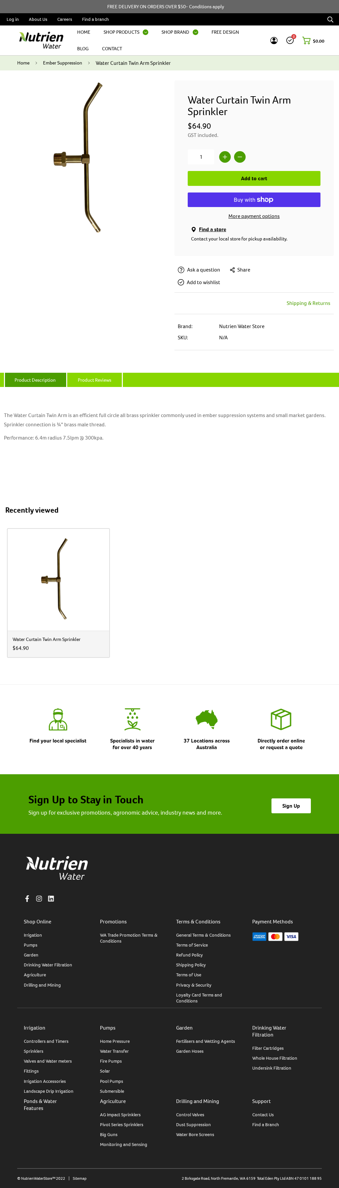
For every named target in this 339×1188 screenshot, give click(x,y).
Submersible (112, 1091)
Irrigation (33, 935)
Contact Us (263, 1114)
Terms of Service (192, 945)
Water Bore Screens (195, 1134)
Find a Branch (265, 1124)
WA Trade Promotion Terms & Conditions (129, 938)
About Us (38, 19)
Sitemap (79, 1178)
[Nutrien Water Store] (41, 40)
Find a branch (95, 19)
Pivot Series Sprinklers (121, 1124)
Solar (105, 1071)
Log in (13, 19)
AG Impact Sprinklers (120, 1114)
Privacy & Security (194, 985)
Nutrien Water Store (242, 326)
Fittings (31, 1071)
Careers (64, 19)
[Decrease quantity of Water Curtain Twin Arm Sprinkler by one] (240, 157)
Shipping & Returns (308, 303)
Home (23, 62)
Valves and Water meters (48, 1061)
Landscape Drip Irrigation (48, 1091)
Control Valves (190, 1114)
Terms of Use (188, 974)
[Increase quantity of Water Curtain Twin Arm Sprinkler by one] (225, 157)
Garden (31, 954)
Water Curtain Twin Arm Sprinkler (46, 639)
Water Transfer (114, 1051)
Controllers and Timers (46, 1041)
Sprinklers (33, 1051)
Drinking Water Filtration (48, 964)
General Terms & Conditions (203, 935)
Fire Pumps (111, 1061)
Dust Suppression (193, 1124)
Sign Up (291, 806)
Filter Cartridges (268, 1048)
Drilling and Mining (42, 985)
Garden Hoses (190, 1051)
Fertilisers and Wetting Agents (205, 1041)
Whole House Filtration (274, 1058)
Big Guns (109, 1134)
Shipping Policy (191, 964)
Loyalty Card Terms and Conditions (199, 997)
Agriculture (35, 974)
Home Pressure (115, 1041)
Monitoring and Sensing (123, 1144)
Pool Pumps (111, 1081)
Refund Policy (189, 954)
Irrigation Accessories (45, 1081)
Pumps (30, 945)
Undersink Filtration (271, 1068)
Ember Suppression (62, 62)
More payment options (254, 216)
